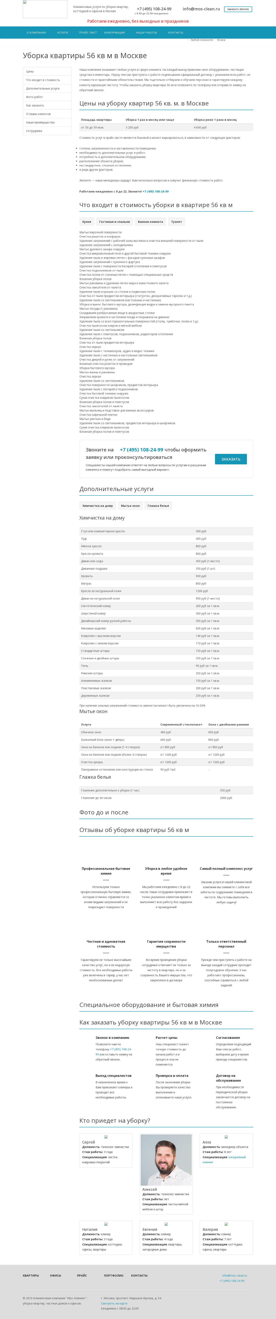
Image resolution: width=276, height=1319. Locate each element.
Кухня (86, 222)
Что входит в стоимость (43, 80)
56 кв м (221, 40)
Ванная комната (150, 222)
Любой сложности (202, 40)
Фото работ (34, 97)
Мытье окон (130, 506)
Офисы (55, 1275)
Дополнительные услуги (42, 88)
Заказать (230, 459)
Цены (30, 71)
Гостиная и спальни (114, 222)
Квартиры (31, 1275)
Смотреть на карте (114, 1303)
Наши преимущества (40, 122)
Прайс (82, 1275)
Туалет (176, 222)
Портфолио (112, 1275)
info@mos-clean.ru (234, 1275)
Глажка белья (158, 506)
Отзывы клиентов (38, 114)
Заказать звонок (238, 9)
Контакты (139, 1275)
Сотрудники (34, 131)
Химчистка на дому (97, 506)
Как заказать (35, 105)
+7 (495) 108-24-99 (156, 191)
